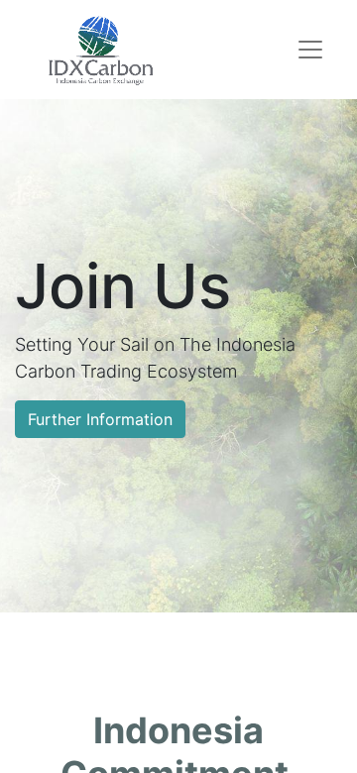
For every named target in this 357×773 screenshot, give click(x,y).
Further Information (100, 419)
